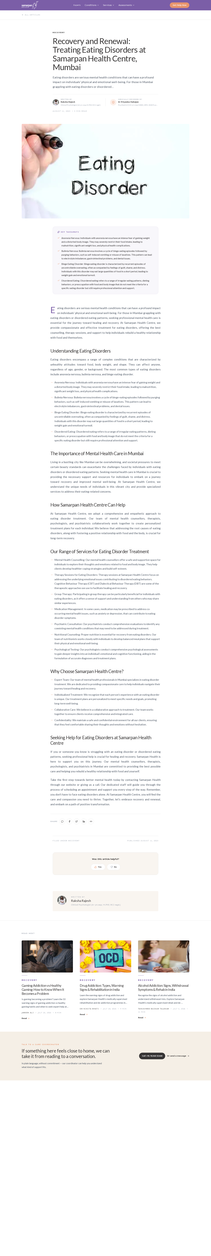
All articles (32, 15)
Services (107, 5)
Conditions (90, 5)
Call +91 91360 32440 (152, 1056)
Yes (100, 867)
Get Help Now (179, 5)
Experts (77, 5)
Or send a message (176, 1056)
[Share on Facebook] (69, 821)
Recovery (74, 841)
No (115, 867)
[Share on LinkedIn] (84, 821)
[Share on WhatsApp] (62, 821)
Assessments (125, 5)
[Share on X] (77, 821)
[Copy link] (91, 821)
